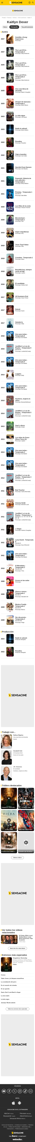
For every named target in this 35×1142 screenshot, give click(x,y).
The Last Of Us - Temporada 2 (21, 76)
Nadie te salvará (21, 128)
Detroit (17, 309)
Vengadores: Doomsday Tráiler (9, 807)
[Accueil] (15, 2)
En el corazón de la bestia (9, 985)
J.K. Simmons (17, 767)
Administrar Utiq (26, 1127)
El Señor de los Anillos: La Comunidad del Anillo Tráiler (9, 851)
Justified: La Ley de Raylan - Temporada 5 (23, 411)
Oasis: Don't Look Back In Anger (11, 992)
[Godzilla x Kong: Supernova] (10, 39)
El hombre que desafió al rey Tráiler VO (26, 851)
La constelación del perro (8, 982)
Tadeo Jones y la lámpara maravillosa (12, 978)
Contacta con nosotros (21, 1125)
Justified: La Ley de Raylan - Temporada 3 (23, 476)
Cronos (3, 975)
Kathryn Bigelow (18, 735)
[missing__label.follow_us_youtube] (4, 1091)
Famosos (9, 17)
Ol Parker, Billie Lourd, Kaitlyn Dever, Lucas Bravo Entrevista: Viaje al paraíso (26, 938)
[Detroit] (10, 310)
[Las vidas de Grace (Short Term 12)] (10, 439)
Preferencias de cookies (21, 1128)
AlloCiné (6, 1113)
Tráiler (15, 964)
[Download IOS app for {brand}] (14, 1103)
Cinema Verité (20, 503)
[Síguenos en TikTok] (25, 1091)
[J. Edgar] (10, 529)
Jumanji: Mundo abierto (8, 1002)
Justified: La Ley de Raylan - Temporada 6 (23, 347)
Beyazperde (7, 1116)
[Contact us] (30, 1091)
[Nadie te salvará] (10, 129)
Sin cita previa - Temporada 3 (21, 618)
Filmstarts (23, 1113)
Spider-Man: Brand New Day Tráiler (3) (26, 829)
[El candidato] (10, 284)
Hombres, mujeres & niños (20, 771)
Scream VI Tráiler (26, 807)
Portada (4, 17)
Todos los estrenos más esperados (17, 1009)
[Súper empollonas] (10, 232)
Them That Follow (21, 245)
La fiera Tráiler (9, 829)
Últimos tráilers (17, 857)
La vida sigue (20, 115)
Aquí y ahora (20, 425)
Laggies (18, 374)
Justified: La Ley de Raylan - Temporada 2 (23, 514)
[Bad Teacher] (10, 491)
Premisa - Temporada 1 (23, 192)
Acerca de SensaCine (7, 1125)
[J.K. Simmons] (6, 773)
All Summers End (21, 296)
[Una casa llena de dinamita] (10, 90)
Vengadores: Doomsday (20, 958)
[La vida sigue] (10, 116)
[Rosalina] (10, 142)
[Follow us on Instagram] (20, 1091)
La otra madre (5, 995)
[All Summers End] (10, 297)
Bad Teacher (20, 490)
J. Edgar (18, 529)
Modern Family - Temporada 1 (21, 605)
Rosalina (18, 141)
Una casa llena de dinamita (20, 737)
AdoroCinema (24, 1116)
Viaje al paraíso (20, 154)
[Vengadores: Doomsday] (6, 964)
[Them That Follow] (10, 245)
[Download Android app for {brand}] (20, 1103)
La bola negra (5, 999)
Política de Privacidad (14, 1127)
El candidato (19, 283)
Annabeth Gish (17, 751)
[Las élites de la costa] (10, 207)
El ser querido (5, 989)
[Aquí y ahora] (10, 426)
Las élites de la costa (23, 206)
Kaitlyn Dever (17, 22)
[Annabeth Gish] (6, 757)
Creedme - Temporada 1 (24, 257)
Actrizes (15, 17)
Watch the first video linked (17, 948)
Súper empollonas (22, 232)
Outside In (19, 322)
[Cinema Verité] (10, 504)
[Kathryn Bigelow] (6, 741)
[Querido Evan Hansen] (10, 168)
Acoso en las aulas (22, 580)
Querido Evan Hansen (23, 167)
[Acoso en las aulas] (10, 581)
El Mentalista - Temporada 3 (20, 566)
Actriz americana (22, 17)
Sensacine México (15, 1118)
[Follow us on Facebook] (9, 1091)
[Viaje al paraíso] (10, 155)
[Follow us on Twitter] (14, 1091)
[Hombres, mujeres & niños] (10, 400)
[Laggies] (10, 374)
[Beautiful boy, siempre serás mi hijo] (10, 271)
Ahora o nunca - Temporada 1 (21, 592)
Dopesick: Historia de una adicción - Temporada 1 (23, 180)
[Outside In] (10, 323)
